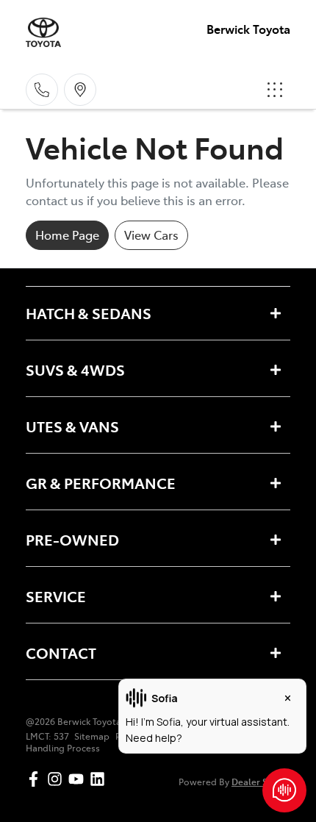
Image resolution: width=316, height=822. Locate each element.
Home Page (67, 234)
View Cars (151, 234)
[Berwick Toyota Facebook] (36, 779)
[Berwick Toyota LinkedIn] (100, 779)
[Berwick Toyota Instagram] (57, 779)
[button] (275, 89)
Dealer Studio (260, 781)
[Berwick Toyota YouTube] (79, 779)
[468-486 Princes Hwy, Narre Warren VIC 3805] (80, 89)
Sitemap (91, 736)
